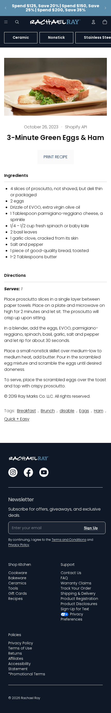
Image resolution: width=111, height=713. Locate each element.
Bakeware (17, 578)
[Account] (93, 22)
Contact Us (71, 572)
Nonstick (56, 37)
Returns (15, 653)
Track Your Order (76, 588)
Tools (13, 588)
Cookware (17, 572)
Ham (98, 411)
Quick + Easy (16, 419)
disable (67, 411)
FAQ (64, 578)
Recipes (15, 598)
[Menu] (6, 22)
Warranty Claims (76, 583)
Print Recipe (56, 157)
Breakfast (26, 411)
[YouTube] (44, 472)
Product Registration (79, 598)
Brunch (48, 411)
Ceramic (21, 37)
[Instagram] (13, 472)
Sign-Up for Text (75, 609)
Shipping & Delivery (78, 593)
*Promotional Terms (26, 674)
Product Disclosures (79, 603)
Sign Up (91, 528)
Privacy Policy (20, 643)
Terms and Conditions (69, 539)
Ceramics (17, 583)
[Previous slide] (5, 8)
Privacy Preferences (72, 617)
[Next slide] (105, 8)
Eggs (84, 411)
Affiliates (15, 658)
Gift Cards (17, 593)
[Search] (17, 22)
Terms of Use (20, 648)
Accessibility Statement (19, 666)
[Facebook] (28, 472)
